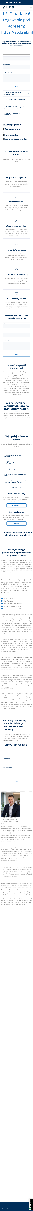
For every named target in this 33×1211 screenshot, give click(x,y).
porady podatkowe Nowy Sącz (12, 900)
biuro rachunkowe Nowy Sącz (11, 883)
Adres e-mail (6, 64)
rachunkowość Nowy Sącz (21, 902)
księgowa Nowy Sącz (6, 898)
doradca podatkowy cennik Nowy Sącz (13, 890)
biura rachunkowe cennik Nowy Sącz (10, 885)
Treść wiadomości (7, 73)
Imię (4, 55)
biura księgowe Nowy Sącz (25, 883)
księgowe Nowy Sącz (17, 898)
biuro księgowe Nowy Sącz (10, 887)
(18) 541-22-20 (18, 2)
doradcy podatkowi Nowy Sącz (14, 892)
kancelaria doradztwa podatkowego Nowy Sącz (20, 896)
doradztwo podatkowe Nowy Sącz (15, 894)
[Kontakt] (16, 285)
